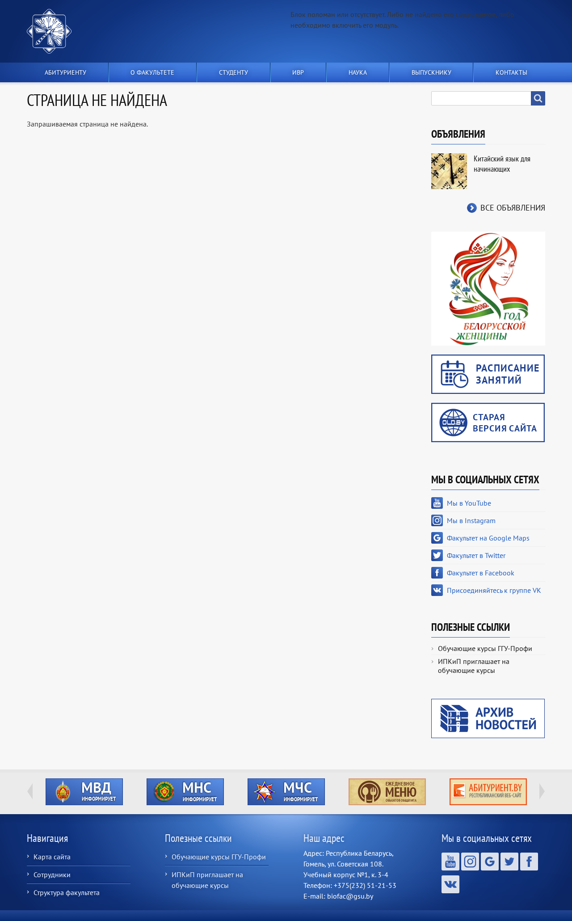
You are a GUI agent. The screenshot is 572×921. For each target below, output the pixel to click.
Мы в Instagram (471, 520)
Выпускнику (431, 72)
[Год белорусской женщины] (488, 287)
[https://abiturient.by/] (487, 791)
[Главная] (53, 31)
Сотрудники (52, 874)
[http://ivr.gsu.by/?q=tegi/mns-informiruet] (185, 791)
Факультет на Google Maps (488, 537)
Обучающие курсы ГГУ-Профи (485, 648)
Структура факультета (67, 892)
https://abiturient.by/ (488, 791)
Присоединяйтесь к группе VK (494, 590)
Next (542, 791)
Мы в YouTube (469, 503)
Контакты (511, 72)
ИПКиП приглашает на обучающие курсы (473, 666)
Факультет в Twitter (476, 555)
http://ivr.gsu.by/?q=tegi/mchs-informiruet (286, 791)
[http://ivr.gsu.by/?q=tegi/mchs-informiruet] (286, 791)
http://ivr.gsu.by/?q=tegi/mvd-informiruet (84, 791)
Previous (30, 791)
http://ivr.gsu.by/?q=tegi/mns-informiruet (185, 791)
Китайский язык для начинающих (502, 163)
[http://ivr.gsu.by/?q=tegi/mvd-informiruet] (84, 791)
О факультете (152, 72)
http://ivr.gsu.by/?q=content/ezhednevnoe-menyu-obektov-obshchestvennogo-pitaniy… (387, 791)
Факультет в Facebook (480, 572)
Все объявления (512, 208)
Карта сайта (52, 856)
